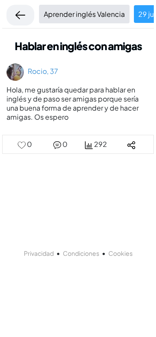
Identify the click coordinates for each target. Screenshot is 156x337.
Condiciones (81, 253)
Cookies (120, 253)
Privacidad (39, 253)
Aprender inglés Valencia (84, 14)
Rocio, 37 (41, 71)
